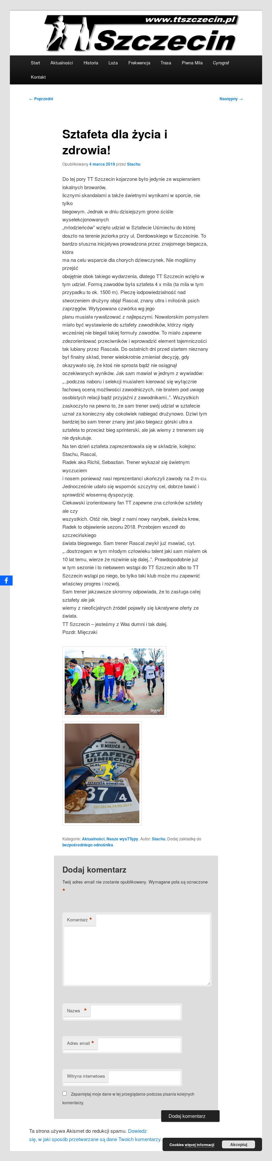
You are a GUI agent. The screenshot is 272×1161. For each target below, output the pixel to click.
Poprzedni (41, 99)
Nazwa (77, 1010)
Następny (231, 99)
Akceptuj (238, 1144)
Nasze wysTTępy (122, 839)
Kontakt (38, 77)
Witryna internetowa (86, 1076)
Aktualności (61, 62)
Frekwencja (139, 62)
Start (35, 62)
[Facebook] (6, 580)
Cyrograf (221, 62)
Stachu (133, 164)
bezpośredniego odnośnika (87, 845)
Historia (91, 62)
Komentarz (79, 919)
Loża (113, 62)
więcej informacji (199, 1144)
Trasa (166, 62)
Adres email (80, 1043)
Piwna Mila (192, 62)
